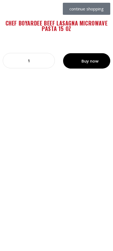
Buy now (89, 61)
